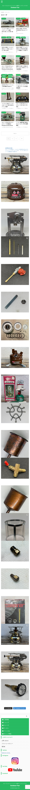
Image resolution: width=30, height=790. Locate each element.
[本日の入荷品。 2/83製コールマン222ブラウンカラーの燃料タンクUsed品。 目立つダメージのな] (15, 195)
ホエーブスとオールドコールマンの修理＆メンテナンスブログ (15, 783)
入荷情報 (6, 719)
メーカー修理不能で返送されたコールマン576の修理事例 (22, 124)
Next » (15, 133)
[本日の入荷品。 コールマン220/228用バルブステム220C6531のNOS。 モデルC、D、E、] (15, 693)
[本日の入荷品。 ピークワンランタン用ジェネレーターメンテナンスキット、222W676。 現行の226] (15, 610)
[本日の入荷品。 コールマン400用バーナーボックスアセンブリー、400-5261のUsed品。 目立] (15, 333)
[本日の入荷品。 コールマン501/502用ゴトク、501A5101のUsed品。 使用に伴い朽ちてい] (15, 416)
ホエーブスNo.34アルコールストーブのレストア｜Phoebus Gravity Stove (8, 68)
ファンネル (7, 731)
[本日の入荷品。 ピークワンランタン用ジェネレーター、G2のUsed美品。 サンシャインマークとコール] (15, 250)
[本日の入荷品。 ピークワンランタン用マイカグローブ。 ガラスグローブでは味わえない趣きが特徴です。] (15, 527)
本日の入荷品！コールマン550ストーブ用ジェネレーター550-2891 (7, 49)
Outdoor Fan (15, 7)
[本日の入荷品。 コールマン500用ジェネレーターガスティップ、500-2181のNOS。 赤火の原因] (15, 554)
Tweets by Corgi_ (5, 752)
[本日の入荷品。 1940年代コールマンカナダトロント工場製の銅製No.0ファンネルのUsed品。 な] (15, 499)
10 (21, 138)
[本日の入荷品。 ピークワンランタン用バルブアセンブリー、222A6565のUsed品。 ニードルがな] (15, 278)
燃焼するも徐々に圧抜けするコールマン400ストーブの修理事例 (22, 68)
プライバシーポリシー (7, 743)
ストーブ (6, 725)
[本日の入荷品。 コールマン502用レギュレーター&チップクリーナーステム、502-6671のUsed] (15, 471)
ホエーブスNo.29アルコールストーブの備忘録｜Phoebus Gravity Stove (8, 124)
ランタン (6, 728)
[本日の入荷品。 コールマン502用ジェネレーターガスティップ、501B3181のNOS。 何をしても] (15, 582)
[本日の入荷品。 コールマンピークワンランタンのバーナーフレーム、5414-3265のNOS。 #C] (15, 222)
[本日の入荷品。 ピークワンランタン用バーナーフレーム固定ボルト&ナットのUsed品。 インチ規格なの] (15, 305)
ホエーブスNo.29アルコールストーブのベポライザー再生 (22, 105)
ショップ (6, 722)
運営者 (3, 746)
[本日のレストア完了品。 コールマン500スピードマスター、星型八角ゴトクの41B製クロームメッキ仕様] (15, 665)
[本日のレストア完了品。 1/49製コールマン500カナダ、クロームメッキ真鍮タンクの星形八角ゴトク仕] (15, 167)
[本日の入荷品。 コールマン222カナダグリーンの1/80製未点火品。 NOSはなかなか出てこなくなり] (15, 388)
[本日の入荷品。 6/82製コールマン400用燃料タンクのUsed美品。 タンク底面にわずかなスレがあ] (15, 361)
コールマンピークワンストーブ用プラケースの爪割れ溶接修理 (22, 86)
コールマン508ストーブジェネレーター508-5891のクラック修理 (8, 105)
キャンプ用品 (7, 734)
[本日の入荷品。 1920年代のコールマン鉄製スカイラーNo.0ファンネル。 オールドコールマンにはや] (15, 444)
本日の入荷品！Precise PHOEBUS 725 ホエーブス (21, 30)
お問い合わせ (5, 740)
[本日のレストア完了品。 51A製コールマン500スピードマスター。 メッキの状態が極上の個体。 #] (15, 637)
